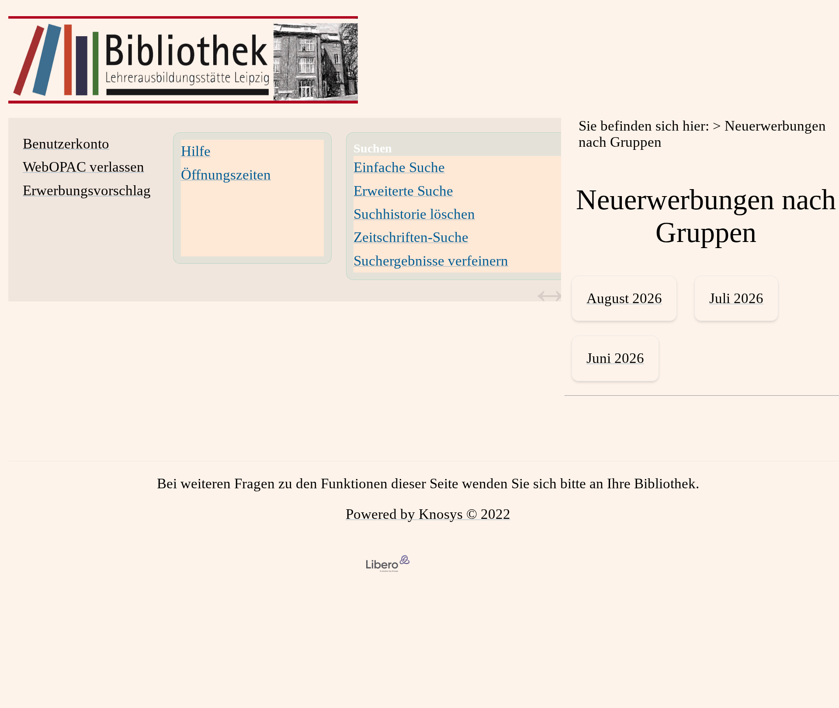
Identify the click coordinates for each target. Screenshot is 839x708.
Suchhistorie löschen (414, 214)
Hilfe (196, 151)
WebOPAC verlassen (83, 167)
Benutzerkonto (66, 144)
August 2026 (624, 298)
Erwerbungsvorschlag (87, 190)
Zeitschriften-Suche (411, 237)
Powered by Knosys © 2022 (428, 514)
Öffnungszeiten (226, 175)
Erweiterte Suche (403, 191)
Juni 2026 (615, 358)
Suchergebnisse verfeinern (431, 261)
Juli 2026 (736, 298)
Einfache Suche (399, 167)
